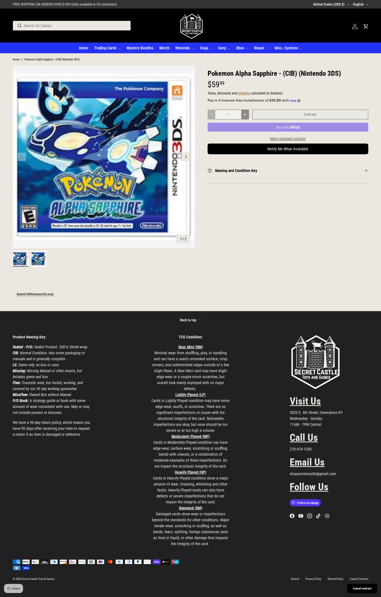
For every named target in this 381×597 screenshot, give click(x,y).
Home (83, 48)
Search (295, 579)
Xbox (240, 48)
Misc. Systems (286, 48)
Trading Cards (105, 48)
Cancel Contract (359, 579)
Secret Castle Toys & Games (38, 579)
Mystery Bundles (140, 48)
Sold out (310, 114)
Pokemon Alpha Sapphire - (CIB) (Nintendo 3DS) (52, 59)
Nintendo (182, 48)
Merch (164, 48)
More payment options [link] (288, 138)
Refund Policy (335, 579)
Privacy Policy (313, 579)
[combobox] (72, 25)
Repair (259, 48)
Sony (222, 48)
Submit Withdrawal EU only (35, 294)
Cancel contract (362, 588)
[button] (366, 26)
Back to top (188, 320)
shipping (244, 93)
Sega (204, 48)
